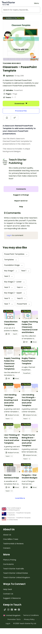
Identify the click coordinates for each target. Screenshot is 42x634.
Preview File (21, 111)
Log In (8, 623)
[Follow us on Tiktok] (5, 610)
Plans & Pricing (9, 559)
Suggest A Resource (12, 598)
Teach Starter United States (15, 573)
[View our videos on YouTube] (15, 610)
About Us (7, 534)
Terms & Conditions (31, 615)
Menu (36, 3)
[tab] (21, 189)
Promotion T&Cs (14, 619)
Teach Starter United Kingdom (16, 577)
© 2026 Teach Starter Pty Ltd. (24, 623)
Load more (20, 498)
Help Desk (7, 589)
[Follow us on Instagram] (8, 610)
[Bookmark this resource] (7, 117)
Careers (6, 548)
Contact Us (8, 593)
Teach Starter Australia (13, 568)
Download (20, 103)
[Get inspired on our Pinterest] (19, 610)
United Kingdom (12, 615)
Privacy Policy (29, 619)
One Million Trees (10, 539)
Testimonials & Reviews (13, 543)
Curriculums (8, 564)
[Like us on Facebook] (12, 610)
